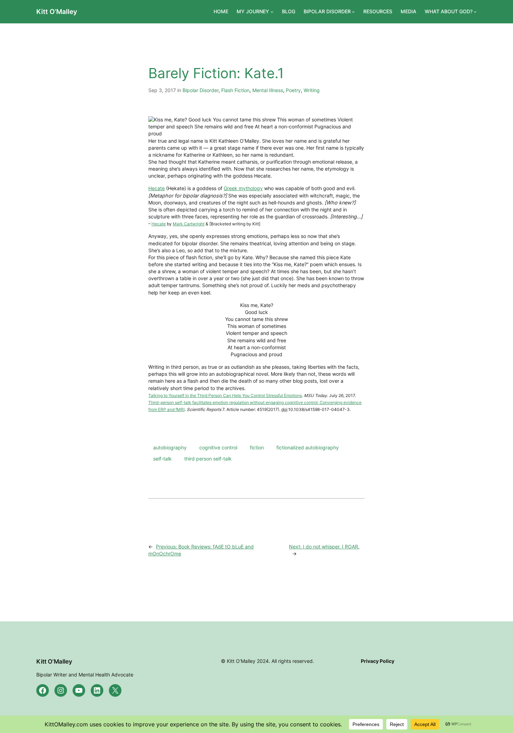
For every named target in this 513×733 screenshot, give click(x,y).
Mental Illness (267, 90)
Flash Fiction (235, 90)
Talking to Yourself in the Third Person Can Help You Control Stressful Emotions (225, 395)
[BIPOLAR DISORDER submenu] (353, 11)
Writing (312, 90)
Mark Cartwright (189, 223)
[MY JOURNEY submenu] (272, 11)
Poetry (293, 90)
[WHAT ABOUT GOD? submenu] (475, 11)
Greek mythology (243, 188)
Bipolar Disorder (200, 90)
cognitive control (218, 447)
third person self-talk (208, 459)
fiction (257, 447)
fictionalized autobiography (307, 447)
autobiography (170, 447)
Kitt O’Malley (56, 11)
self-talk (162, 459)
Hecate (156, 188)
